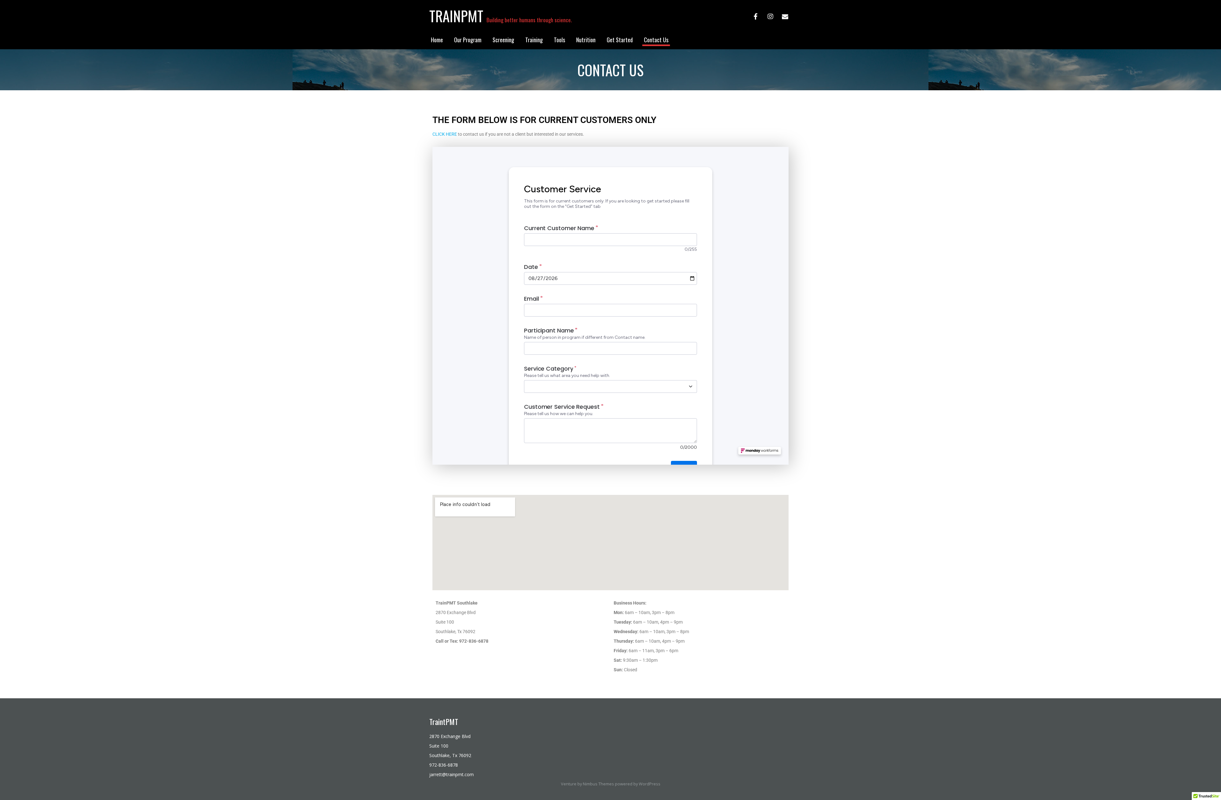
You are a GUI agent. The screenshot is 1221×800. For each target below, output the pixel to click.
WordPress (649, 784)
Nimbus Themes (598, 784)
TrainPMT (456, 16)
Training (534, 40)
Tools (559, 40)
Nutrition (586, 40)
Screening (503, 40)
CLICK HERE (444, 134)
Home (437, 40)
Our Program (467, 40)
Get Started (620, 40)
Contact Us (656, 40)
